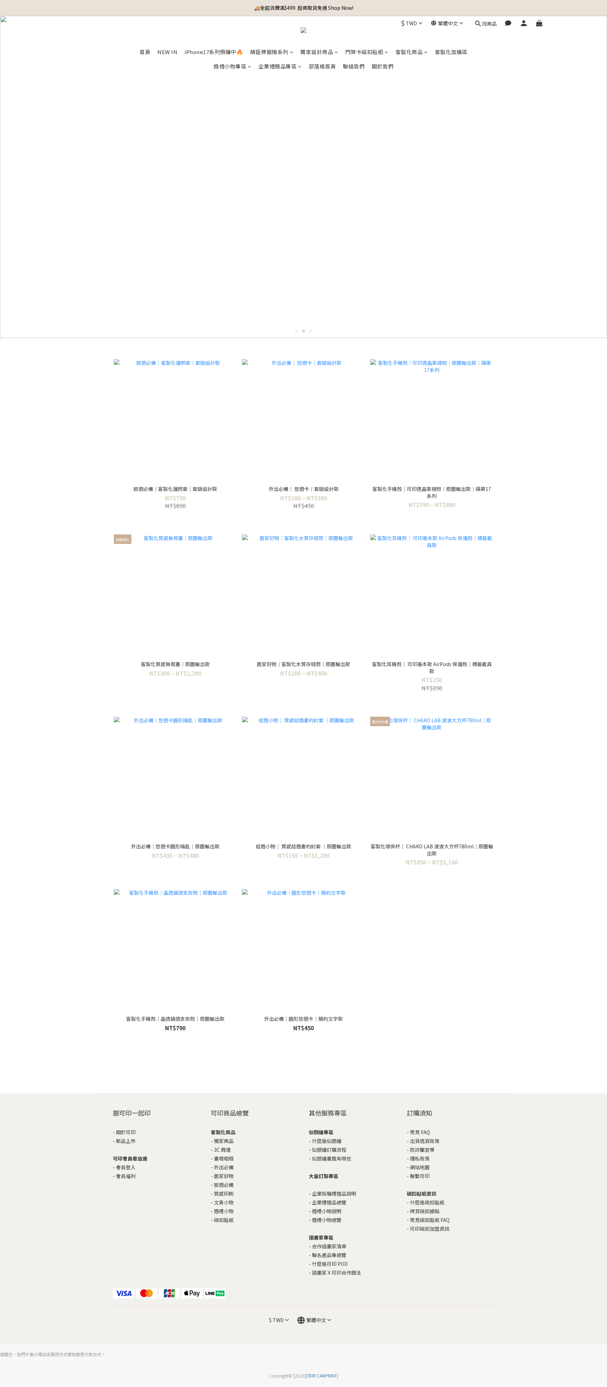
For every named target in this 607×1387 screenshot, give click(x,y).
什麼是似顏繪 (326, 1140)
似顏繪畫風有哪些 (331, 1158)
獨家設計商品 (316, 51)
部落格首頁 (322, 66)
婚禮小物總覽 (326, 1219)
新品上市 (126, 1140)
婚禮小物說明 (326, 1211)
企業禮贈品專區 (278, 66)
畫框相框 (224, 1158)
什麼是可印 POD (330, 1263)
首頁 (144, 51)
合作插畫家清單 (329, 1246)
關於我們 (382, 66)
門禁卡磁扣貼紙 (364, 51)
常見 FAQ (420, 1132)
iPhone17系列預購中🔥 (213, 51)
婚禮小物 (224, 1211)
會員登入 (126, 1167)
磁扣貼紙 (224, 1219)
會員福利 (126, 1175)
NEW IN (167, 51)
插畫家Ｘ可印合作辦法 (336, 1272)
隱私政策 (420, 1158)
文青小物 (224, 1202)
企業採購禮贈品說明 (334, 1193)
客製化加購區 (451, 51)
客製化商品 (409, 51)
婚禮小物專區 (230, 66)
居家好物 (224, 1175)
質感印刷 (224, 1193)
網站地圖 (420, 1167)
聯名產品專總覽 (329, 1254)
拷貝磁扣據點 (424, 1211)
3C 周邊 (222, 1149)
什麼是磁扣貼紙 (427, 1202)
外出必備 (224, 1167)
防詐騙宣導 (422, 1149)
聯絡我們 (354, 66)
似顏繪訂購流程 (329, 1149)
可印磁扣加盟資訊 (429, 1228)
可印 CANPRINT (322, 1376)
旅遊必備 (224, 1184)
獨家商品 (224, 1140)
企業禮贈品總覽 (329, 1202)
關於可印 (126, 1132)
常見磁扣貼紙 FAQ (430, 1219)
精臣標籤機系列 (269, 51)
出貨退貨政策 (424, 1140)
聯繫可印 (420, 1175)
